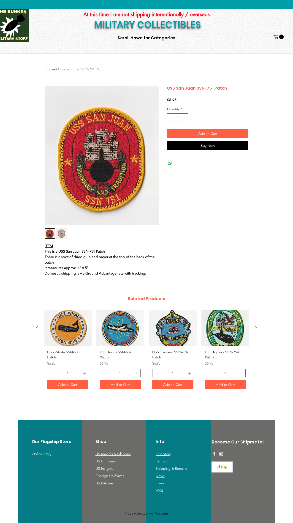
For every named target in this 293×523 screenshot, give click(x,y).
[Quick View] (68, 328)
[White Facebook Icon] (214, 453)
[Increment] (184, 118)
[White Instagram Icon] (221, 453)
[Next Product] (256, 328)
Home (50, 69)
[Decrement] (171, 118)
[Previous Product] (37, 328)
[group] (146, 351)
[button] (279, 37)
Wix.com (161, 513)
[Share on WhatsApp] (170, 163)
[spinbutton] (178, 118)
